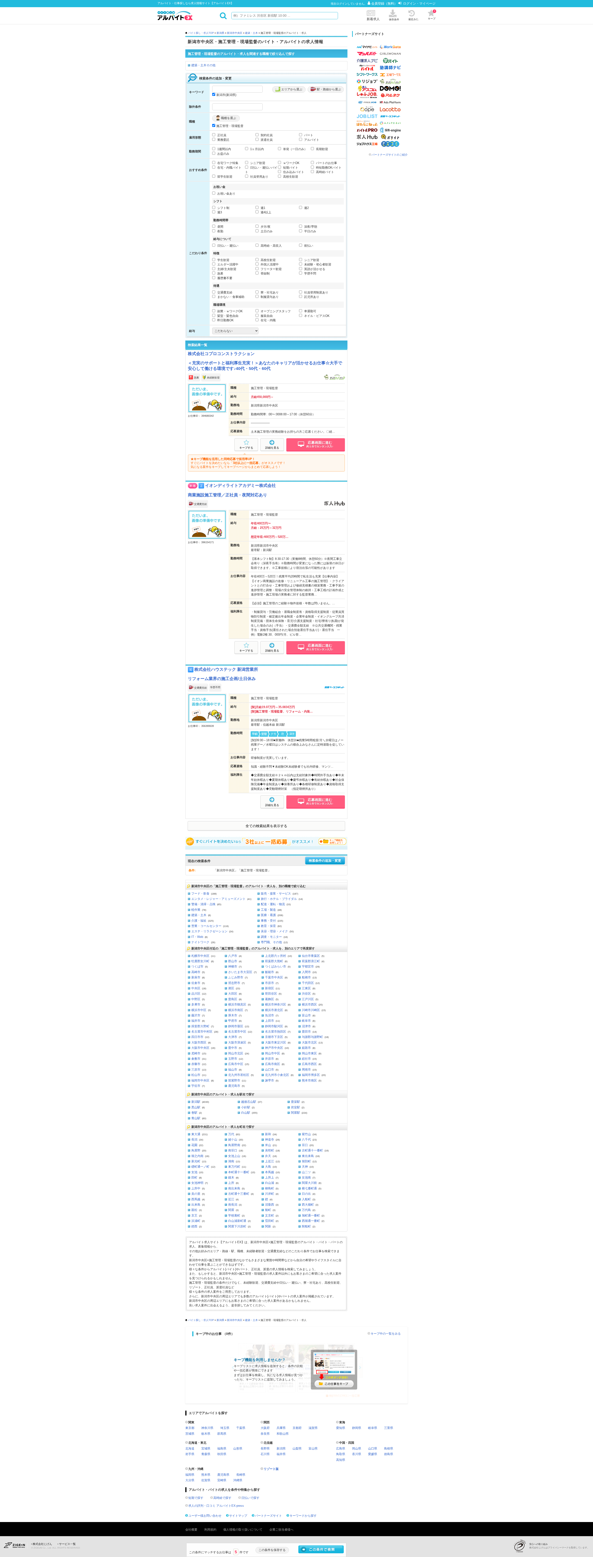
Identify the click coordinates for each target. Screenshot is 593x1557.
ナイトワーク (200, 942)
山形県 (237, 1448)
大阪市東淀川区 (275, 1042)
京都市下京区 (274, 1037)
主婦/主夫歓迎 (226, 269)
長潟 (194, 1139)
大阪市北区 (309, 1042)
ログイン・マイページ (419, 3)
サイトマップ (238, 1515)
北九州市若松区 (238, 1075)
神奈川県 (207, 1428)
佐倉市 (195, 983)
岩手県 (189, 1454)
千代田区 (308, 983)
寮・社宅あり (269, 292)
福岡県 (189, 1474)
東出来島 (308, 1156)
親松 (194, 1210)
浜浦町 (195, 1221)
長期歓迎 (321, 149)
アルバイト (311, 140)
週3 (219, 212)
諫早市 (269, 1080)
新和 (268, 1134)
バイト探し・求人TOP (201, 33)
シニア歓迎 (257, 163)
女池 (194, 1172)
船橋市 (306, 977)
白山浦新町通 (237, 1221)
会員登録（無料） (384, 3)
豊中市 (232, 1048)
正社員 (221, 135)
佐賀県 (205, 1480)
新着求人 (373, 19)
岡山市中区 (272, 1053)
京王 (194, 1215)
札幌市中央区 (200, 956)
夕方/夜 (265, 226)
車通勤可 (309, 311)
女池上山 (234, 1156)
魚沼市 (269, 1015)
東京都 (189, 1428)
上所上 (269, 1177)
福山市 (232, 1069)
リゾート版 (271, 1469)
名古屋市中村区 (201, 1031)
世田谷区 (271, 993)
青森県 (205, 1454)
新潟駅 (195, 1101)
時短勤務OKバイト (328, 167)
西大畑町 (308, 1204)
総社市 (306, 1058)
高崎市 (195, 972)
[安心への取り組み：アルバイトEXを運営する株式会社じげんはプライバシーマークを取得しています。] (521, 1546)
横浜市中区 (198, 1010)
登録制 (265, 273)
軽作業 (195, 909)
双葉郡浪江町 (311, 961)
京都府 (297, 1428)
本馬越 (269, 1172)
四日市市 (197, 1037)
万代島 (306, 1210)
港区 (231, 988)
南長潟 (232, 1204)
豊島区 (232, 999)
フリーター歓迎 (271, 269)
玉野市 (232, 1058)
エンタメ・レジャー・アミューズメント (218, 899)
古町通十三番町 (238, 1193)
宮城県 (205, 1448)
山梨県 (297, 1448)
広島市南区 (272, 1064)
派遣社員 (266, 140)
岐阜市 (306, 1020)
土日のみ (266, 231)
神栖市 (232, 966)
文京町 (269, 1215)
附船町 (306, 1226)
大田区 (232, 993)
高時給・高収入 (271, 245)
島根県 (388, 1448)
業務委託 (222, 140)
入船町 (306, 1199)
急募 (219, 273)
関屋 (231, 1210)
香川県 (356, 1454)
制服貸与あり (269, 297)
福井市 (195, 1020)
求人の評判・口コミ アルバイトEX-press (216, 1505)
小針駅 (245, 1107)
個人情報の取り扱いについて (242, 1529)
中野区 (195, 999)
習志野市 (234, 983)
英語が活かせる (314, 269)
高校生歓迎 (290, 176)
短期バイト (290, 167)
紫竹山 (306, 1134)
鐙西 (194, 1226)
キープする (246, 447)
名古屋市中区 (237, 1031)
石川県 (265, 1454)
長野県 (265, 1448)
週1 (262, 208)
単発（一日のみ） (294, 149)
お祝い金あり (225, 193)
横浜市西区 (309, 1004)
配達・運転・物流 (273, 904)
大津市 (232, 1037)
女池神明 (197, 1183)
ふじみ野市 (235, 977)
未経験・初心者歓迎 (317, 264)
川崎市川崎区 (311, 1010)
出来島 (195, 1204)
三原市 (195, 1069)
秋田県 (221, 1454)
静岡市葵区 (235, 1026)
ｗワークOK (291, 163)
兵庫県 (281, 1428)
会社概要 (191, 1529)
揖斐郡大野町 (200, 1026)
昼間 (219, 226)
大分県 (189, 1480)
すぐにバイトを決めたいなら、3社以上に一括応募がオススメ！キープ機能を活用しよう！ (266, 841)
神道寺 (269, 1139)
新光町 (195, 1161)
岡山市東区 (309, 1053)
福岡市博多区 (311, 1075)
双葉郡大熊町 (274, 961)
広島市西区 (309, 1064)
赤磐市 (195, 1064)
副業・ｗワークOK (229, 311)
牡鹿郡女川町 (200, 961)
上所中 (195, 1188)
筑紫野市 (234, 1080)
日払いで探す (250, 1498)
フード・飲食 (200, 893)
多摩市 (195, 1004)
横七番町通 (309, 1188)
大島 (268, 1166)
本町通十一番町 (238, 1172)
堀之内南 (197, 1156)
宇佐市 (195, 1085)
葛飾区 (269, 999)
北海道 (189, 1448)
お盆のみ (222, 153)
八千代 (306, 1139)
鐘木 (231, 1177)
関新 (268, 1226)
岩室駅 (295, 1107)
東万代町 (234, 1166)
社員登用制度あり (315, 292)
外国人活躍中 (269, 264)
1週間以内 (223, 149)
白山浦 (269, 1183)
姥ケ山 (232, 1139)
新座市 (195, 977)
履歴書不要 (224, 278)
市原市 (269, 983)
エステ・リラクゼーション (209, 931)
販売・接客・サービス (276, 893)
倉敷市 (195, 1058)
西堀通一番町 (311, 1221)
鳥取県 (340, 1454)
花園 (194, 1145)
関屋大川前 (309, 1183)
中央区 (195, 988)
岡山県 (356, 1448)
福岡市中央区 (200, 1080)
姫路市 (306, 1048)
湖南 (231, 1161)
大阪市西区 (198, 1042)
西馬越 (195, 1199)
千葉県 (240, 1428)
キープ (431, 15)
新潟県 (220, 33)
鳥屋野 (195, 1150)
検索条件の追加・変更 (325, 860)
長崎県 (240, 1474)
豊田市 (306, 1031)
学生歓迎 (222, 260)
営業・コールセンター (206, 926)
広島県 (340, 1448)
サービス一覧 (67, 1544)
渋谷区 (306, 993)
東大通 (195, 1134)
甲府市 (232, 1020)
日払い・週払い (227, 245)
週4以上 (265, 212)
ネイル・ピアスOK (316, 316)
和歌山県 (283, 1433)
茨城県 (189, 1433)
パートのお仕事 (326, 163)
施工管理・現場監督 (229, 126)
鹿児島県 (223, 1474)
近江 (231, 1199)
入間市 (306, 972)
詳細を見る (272, 447)
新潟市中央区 (234, 33)
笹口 (305, 1145)
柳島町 (269, 1188)
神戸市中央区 (274, 1048)
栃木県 (205, 1433)
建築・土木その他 (203, 65)
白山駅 (245, 1112)
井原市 (269, 1058)
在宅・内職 (268, 320)
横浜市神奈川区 (275, 1004)
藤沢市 (195, 1015)
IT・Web (197, 937)
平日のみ (309, 231)
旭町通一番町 (311, 1215)
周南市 (306, 1069)
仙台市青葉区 (311, 956)
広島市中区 (235, 1064)
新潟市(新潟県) (226, 95)
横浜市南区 (235, 1010)
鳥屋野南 (234, 1145)
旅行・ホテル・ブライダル (279, 899)
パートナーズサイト (268, 1515)
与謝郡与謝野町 (312, 1037)
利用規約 (210, 1529)
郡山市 (232, 961)
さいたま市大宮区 (240, 972)
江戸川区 (308, 999)
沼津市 (306, 1026)
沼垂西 (269, 1204)
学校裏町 (234, 1215)
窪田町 (269, 1221)
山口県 (372, 1448)
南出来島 (234, 1188)
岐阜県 (372, 1428)
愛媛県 (372, 1454)
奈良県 (265, 1433)
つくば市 (197, 966)
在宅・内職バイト (228, 167)
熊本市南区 (309, 1080)
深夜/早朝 (310, 226)
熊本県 (205, 1474)
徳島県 (388, 1454)
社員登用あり (258, 176)
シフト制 (222, 208)
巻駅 (194, 1112)
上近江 (269, 1161)
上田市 (269, 1020)
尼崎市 (195, 1053)
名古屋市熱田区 (275, 1031)
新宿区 (269, 988)
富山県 (313, 1448)
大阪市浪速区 (237, 1042)
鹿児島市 (234, 1085)
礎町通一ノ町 (200, 1166)
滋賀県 (313, 1428)
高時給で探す (222, 1498)
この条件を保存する (272, 1550)
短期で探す (195, 1498)
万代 (231, 1134)
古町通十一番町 (312, 1150)
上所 (231, 1183)
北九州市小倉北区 (277, 1075)
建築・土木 (251, 33)
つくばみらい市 (275, 966)
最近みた (413, 19)
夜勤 (219, 231)
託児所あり (311, 297)
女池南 (306, 1177)
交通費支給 (224, 292)
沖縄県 (237, 1480)
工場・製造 (268, 909)
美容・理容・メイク (274, 931)
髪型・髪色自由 (227, 316)
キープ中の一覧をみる (386, 1333)
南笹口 (232, 1150)
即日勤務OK (225, 320)
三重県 (388, 1428)
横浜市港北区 (274, 1010)
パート (308, 135)
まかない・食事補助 (230, 297)
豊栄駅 (295, 1101)
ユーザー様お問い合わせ (204, 1515)
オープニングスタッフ (275, 311)
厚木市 (232, 1015)
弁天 (268, 1156)
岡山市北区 (235, 1053)
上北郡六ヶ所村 (275, 956)
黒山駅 (195, 1107)
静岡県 (356, 1428)
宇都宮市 (308, 966)
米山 (268, 1145)
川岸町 (269, 1193)
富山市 (306, 1015)
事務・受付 (268, 920)
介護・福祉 (198, 920)
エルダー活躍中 (227, 264)
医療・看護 (268, 915)
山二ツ (306, 1172)
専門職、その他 (271, 942)
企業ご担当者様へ (281, 1529)
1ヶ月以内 (256, 149)
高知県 (340, 1460)
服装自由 (266, 316)
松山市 (195, 1075)
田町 (194, 1177)
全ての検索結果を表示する (266, 826)
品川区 (195, 993)
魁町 (268, 1210)
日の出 (306, 1193)
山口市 (269, 1069)
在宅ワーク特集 (227, 163)
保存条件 (394, 19)
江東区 (306, 988)
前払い (308, 245)
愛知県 (340, 1428)
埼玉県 (224, 1428)
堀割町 (306, 1161)
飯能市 (269, 972)
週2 (306, 208)
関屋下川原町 (237, 1226)
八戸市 (232, 956)
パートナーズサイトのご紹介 (390, 154)
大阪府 (265, 1428)
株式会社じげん (42, 1544)
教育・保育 (268, 926)
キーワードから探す (303, 1515)
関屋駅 (295, 1112)
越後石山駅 (248, 1101)
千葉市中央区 (274, 977)
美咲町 (269, 1150)
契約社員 (266, 135)
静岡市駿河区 (274, 1026)
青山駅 (195, 1118)
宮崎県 (221, 1480)
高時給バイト (324, 172)
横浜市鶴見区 (237, 1004)
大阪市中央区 (200, 1048)
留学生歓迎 (224, 176)
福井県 (281, 1454)
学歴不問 (309, 273)
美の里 (195, 1193)
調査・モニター (271, 937)
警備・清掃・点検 (203, 904)
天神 (305, 1166)
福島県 (221, 1448)
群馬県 (221, 1433)
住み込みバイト (293, 172)
